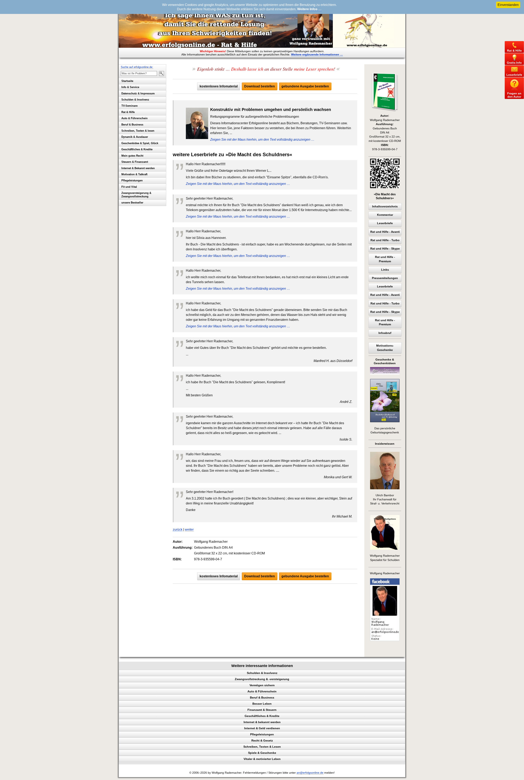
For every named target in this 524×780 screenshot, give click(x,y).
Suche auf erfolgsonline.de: (137, 67)
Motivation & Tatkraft (134, 174)
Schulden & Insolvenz (135, 99)
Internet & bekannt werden (262, 722)
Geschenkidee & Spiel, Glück (139, 143)
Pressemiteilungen (385, 278)
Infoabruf (384, 333)
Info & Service (130, 87)
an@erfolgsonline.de (310, 772)
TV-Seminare (129, 105)
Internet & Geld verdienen (262, 728)
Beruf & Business (132, 124)
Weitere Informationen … (317, 54)
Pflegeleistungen (132, 180)
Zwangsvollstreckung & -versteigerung (262, 679)
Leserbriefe (385, 223)
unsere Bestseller (132, 202)
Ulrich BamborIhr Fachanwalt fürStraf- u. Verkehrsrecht (384, 499)
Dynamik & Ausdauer (134, 136)
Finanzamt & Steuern (262, 709)
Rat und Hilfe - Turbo (385, 240)
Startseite (127, 81)
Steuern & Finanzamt (134, 161)
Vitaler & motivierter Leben (262, 759)
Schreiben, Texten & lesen (137, 130)
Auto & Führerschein (134, 118)
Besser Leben (262, 703)
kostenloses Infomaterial (219, 86)
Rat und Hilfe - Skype (385, 248)
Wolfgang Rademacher (385, 573)
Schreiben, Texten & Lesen (262, 746)
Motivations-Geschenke (385, 347)
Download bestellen (259, 86)
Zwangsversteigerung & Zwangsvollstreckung (136, 194)
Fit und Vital (129, 186)
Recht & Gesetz (262, 740)
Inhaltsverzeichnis (385, 206)
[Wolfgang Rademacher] (385, 640)
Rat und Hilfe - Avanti (385, 231)
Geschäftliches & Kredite (136, 149)
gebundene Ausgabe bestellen (305, 86)
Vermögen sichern (262, 685)
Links (385, 269)
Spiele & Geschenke (262, 752)
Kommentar (385, 214)
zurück (177, 529)
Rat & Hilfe (128, 112)
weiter (189, 529)
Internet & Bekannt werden (138, 168)
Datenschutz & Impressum (138, 93)
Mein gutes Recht (132, 155)
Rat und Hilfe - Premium (385, 259)
